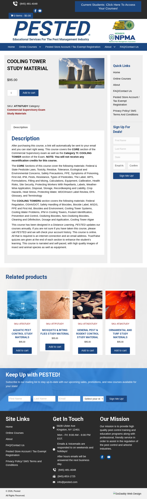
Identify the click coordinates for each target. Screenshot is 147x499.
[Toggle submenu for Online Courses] (40, 47)
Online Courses (122, 78)
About (116, 84)
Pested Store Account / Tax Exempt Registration (126, 101)
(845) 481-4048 (67, 469)
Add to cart (29, 92)
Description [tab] (20, 127)
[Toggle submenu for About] (114, 47)
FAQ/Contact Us (122, 91)
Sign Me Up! (126, 175)
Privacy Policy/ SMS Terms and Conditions (125, 112)
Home (116, 72)
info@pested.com (67, 482)
